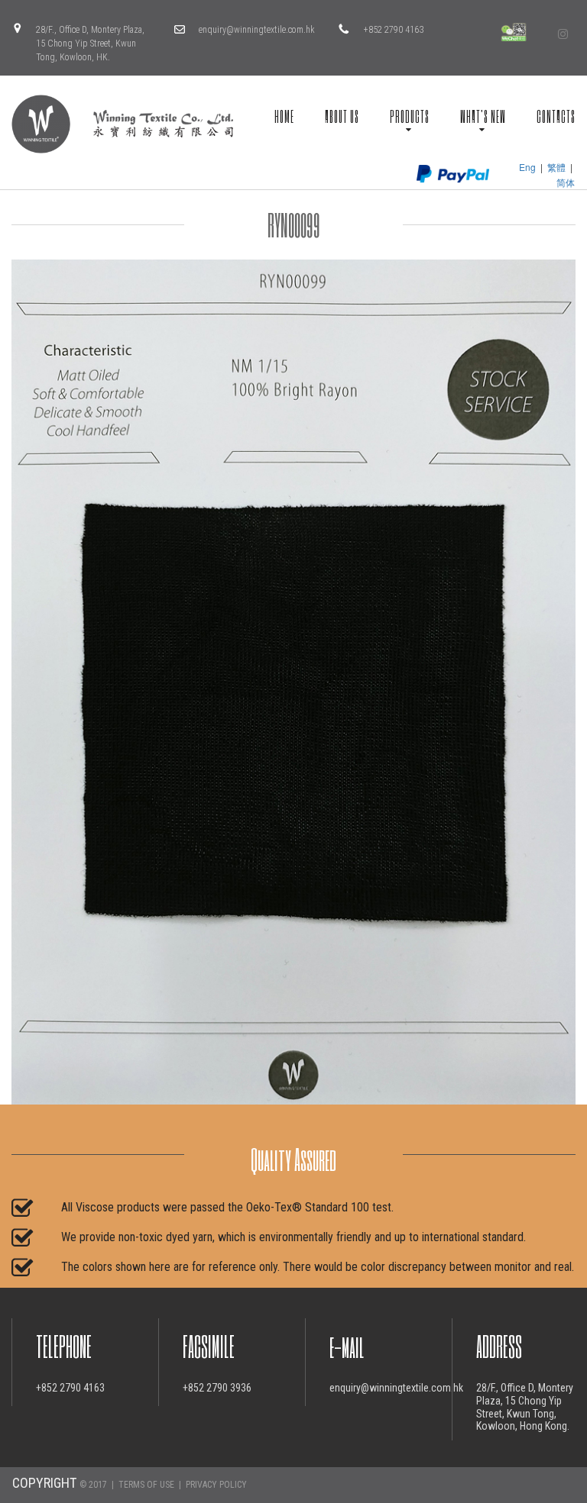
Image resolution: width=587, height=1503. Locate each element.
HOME (284, 116)
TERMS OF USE (146, 1484)
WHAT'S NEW (483, 116)
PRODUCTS (410, 116)
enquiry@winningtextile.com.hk (257, 29)
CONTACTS (556, 116)
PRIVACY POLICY (216, 1484)
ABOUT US (342, 116)
